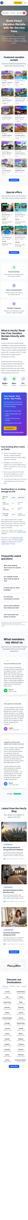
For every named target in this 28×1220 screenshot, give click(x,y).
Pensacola (5, 98)
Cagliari (5, 80)
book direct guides (17, 537)
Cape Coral (19, 212)
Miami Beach (19, 168)
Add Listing (18, 2)
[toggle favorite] (12, 72)
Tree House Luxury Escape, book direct (11, 117)
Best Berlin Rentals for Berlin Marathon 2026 (13, 891)
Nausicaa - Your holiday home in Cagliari (11, 82)
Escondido (19, 151)
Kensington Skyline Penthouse (9, 135)
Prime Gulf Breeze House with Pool (10, 237)
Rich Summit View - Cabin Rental (9, 214)
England (5, 133)
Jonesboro (6, 151)
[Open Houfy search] (24, 13)
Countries (5, 986)
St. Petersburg (20, 235)
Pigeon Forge (20, 133)
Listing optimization (8, 929)
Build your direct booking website (13, 432)
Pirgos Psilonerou (21, 80)
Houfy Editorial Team (6, 901)
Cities (18, 986)
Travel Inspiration (8, 844)
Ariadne (17, 82)
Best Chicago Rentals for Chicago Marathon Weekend (13, 848)
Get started (9, 428)
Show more (14, 180)
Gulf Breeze (6, 235)
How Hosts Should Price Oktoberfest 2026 (11, 934)
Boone (4, 212)
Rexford (18, 115)
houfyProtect (5, 543)
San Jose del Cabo (21, 98)
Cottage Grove (6, 115)
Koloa (4, 168)
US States (12, 986)
